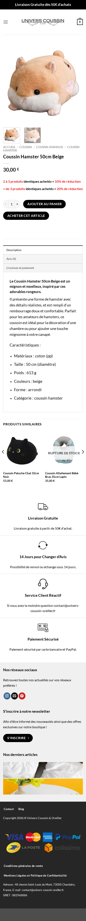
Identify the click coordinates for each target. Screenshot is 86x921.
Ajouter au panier (44, 204)
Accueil (9, 147)
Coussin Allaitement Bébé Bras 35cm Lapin (61, 475)
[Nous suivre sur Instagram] (7, 696)
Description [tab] (13, 250)
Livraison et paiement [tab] (20, 268)
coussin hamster (48, 398)
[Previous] (10, 83)
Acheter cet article (26, 216)
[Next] (76, 83)
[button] (5, 22)
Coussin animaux (49, 147)
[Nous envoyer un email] (14, 696)
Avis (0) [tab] (11, 259)
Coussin (25, 147)
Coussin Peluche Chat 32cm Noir (21, 475)
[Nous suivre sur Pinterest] (22, 696)
